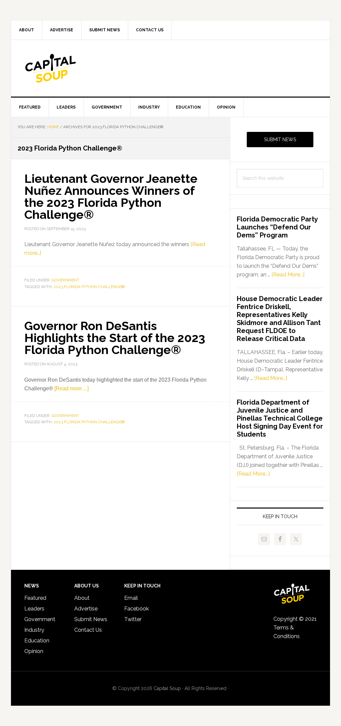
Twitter (133, 619)
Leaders (34, 608)
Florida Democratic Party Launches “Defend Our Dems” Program (277, 227)
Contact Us (88, 630)
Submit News (280, 139)
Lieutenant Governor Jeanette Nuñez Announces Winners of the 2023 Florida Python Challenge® (110, 196)
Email (131, 598)
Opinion (33, 651)
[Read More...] (287, 274)
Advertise (86, 608)
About (82, 598)
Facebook (136, 608)
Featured (35, 598)
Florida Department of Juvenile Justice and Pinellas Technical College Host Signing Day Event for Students (280, 418)
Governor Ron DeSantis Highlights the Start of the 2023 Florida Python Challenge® (114, 338)
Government (65, 280)
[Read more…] (71, 388)
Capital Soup (67, 68)
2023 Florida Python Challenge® (89, 286)
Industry (34, 630)
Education (36, 640)
